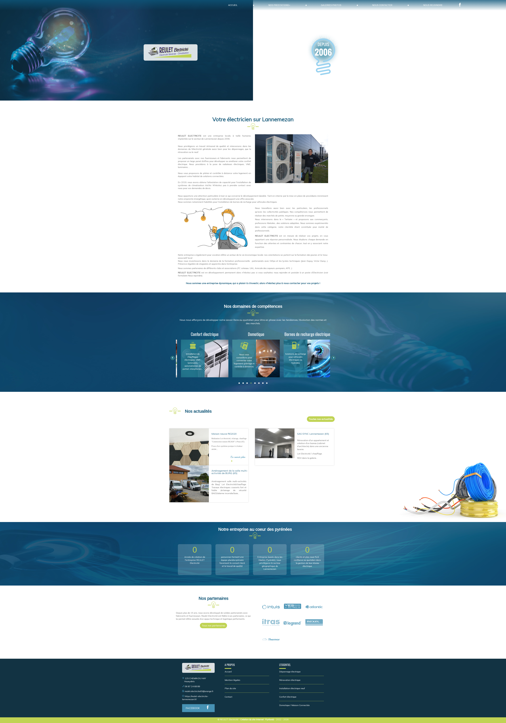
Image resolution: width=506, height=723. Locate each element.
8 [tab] (267, 383)
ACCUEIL (232, 5)
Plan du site (230, 688)
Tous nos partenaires (213, 625)
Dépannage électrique (290, 671)
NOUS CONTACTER (382, 5)
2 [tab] (243, 383)
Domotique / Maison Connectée (294, 705)
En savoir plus (238, 457)
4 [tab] (251, 383)
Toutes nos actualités (321, 419)
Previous (173, 359)
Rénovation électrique (289, 680)
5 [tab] (255, 383)
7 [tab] (263, 383)
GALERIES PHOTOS (331, 5)
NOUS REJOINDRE (432, 5)
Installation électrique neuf (292, 688)
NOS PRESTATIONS (278, 5)
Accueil (228, 671)
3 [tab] (247, 383)
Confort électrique (287, 696)
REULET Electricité (229, 719)
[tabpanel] (201, 353)
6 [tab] (259, 383)
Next (333, 359)
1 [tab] (239, 383)
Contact (228, 696)
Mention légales (232, 680)
